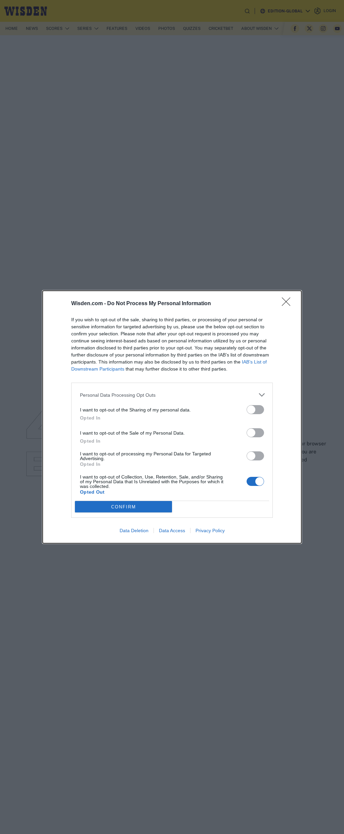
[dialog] (172, 417)
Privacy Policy (210, 530)
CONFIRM (123, 506)
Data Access (172, 530)
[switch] (255, 409)
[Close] (288, 303)
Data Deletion (134, 530)
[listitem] (172, 394)
